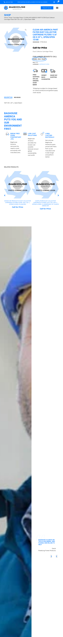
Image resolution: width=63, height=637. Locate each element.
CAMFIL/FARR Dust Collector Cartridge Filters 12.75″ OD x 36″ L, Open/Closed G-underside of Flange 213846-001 (17, 203)
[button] (57, 8)
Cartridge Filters (18, 17)
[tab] (8, 97)
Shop (10, 17)
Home (6, 17)
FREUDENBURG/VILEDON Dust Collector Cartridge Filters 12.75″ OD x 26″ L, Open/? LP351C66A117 (45, 202)
